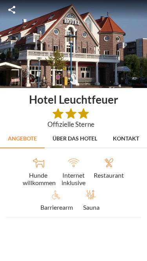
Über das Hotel (75, 138)
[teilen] (12, 9)
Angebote (22, 138)
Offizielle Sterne (70, 124)
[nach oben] (138, 131)
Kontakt (126, 138)
